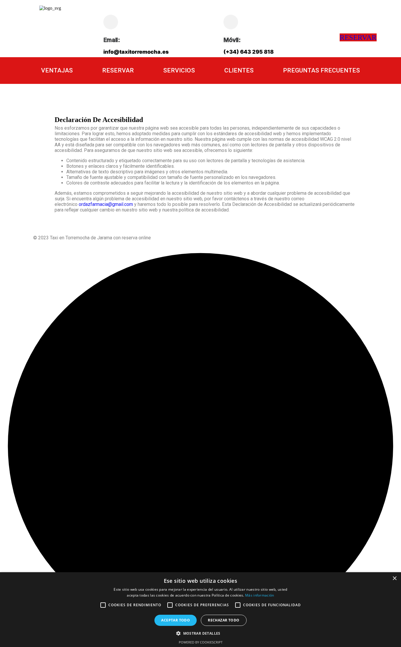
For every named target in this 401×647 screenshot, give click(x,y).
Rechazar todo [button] (223, 620)
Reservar (118, 70)
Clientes (239, 70)
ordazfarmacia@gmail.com (106, 204)
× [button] (394, 578)
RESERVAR (358, 37)
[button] (200, 633)
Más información (259, 595)
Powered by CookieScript (201, 642)
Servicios (179, 70)
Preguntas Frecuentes (321, 70)
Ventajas (57, 70)
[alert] (200, 609)
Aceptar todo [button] (175, 620)
